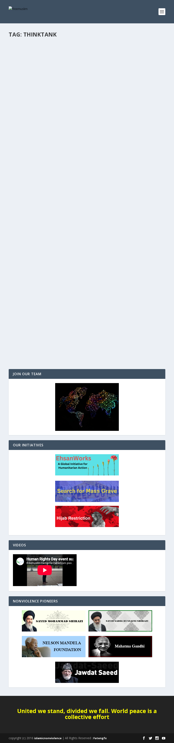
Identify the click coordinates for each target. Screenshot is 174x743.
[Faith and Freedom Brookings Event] (78, 43)
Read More (24, 75)
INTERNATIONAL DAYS (26, 200)
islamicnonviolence (48, 738)
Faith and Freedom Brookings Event (48, 52)
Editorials (18, 58)
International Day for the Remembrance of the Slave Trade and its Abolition (79, 191)
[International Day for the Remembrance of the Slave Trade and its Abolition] (87, 136)
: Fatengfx (99, 738)
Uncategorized (34, 58)
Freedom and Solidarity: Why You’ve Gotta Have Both (65, 327)
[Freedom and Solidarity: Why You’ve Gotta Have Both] (84, 275)
